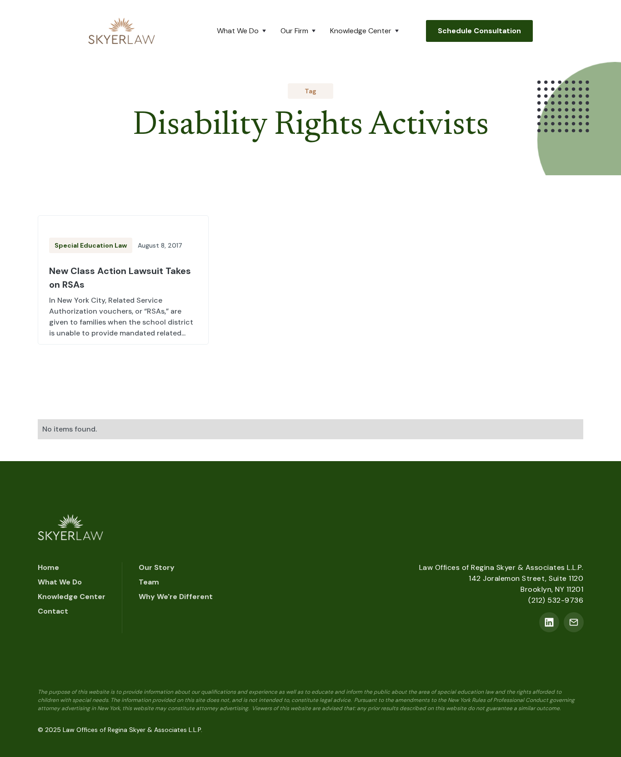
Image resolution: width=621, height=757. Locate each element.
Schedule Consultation (479, 31)
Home (48, 567)
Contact (53, 611)
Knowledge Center (71, 596)
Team (149, 582)
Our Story (157, 567)
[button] (243, 31)
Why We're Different (176, 596)
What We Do (60, 582)
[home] (121, 30)
